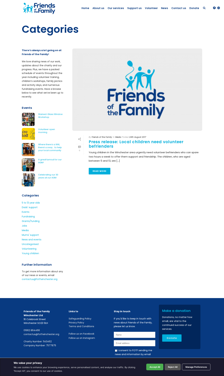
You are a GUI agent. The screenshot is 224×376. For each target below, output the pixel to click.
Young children (30, 253)
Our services (116, 8)
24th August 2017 (137, 137)
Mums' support (30, 234)
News (164, 8)
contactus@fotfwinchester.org (39, 279)
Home (85, 8)
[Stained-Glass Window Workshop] (28, 119)
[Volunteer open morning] (28, 134)
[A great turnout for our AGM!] (28, 164)
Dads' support (30, 207)
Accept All (155, 367)
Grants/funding (31, 221)
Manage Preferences (196, 367)
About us (98, 8)
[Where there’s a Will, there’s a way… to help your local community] (28, 149)
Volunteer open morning (46, 131)
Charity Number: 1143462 (38, 341)
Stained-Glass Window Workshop (50, 116)
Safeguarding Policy (80, 318)
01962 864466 (32, 330)
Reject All (172, 367)
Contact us (178, 8)
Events (25, 211)
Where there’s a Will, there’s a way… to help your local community (50, 147)
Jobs (24, 225)
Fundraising (28, 216)
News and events (31, 239)
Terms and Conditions (81, 326)
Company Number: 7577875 (40, 345)
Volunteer (151, 8)
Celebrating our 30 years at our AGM (48, 176)
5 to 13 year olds (31, 202)
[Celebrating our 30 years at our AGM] (28, 179)
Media (118, 137)
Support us (134, 8)
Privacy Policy (76, 322)
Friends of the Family (102, 137)
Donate (194, 8)
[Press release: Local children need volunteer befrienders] (137, 90)
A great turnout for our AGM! (50, 161)
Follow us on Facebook (81, 333)
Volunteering (29, 248)
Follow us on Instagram (82, 338)
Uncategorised (30, 244)
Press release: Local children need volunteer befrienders (136, 144)
